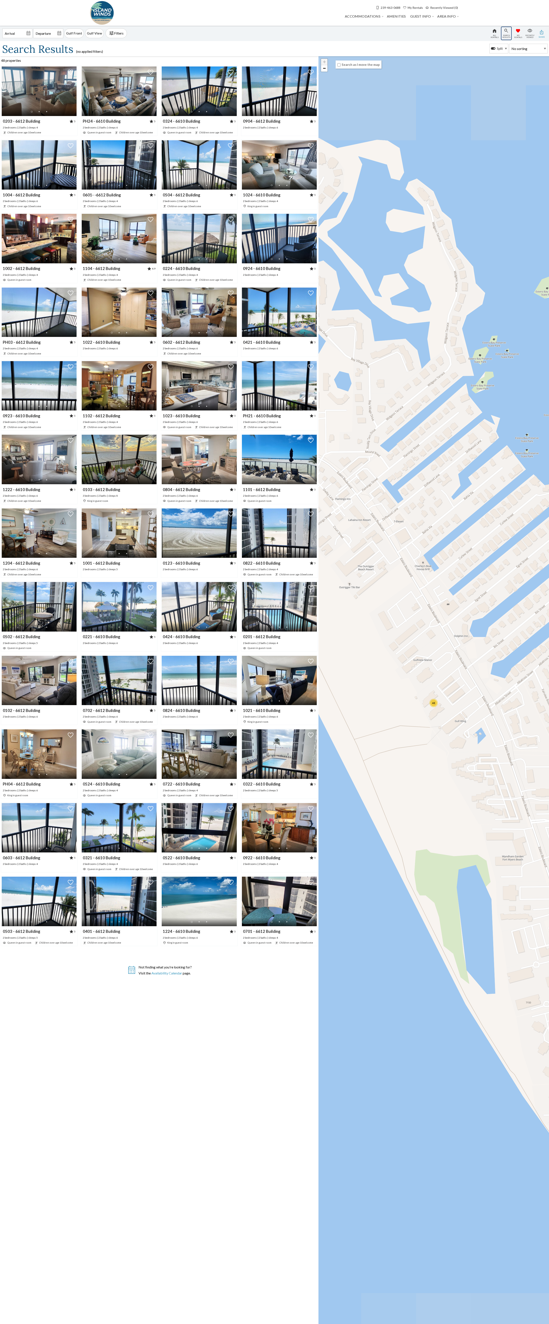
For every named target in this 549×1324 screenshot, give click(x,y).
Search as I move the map (361, 64)
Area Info (446, 16)
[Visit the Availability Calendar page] (131, 972)
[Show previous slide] (3, 91)
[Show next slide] (75, 91)
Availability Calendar (166, 973)
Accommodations (362, 16)
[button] (39, 111)
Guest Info (420, 16)
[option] (498, 48)
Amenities (396, 16)
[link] (39, 100)
